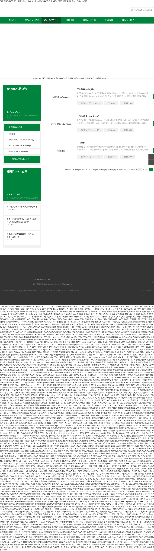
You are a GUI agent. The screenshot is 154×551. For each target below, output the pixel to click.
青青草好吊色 (144, 395)
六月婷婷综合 (44, 367)
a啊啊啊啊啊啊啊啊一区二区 (36, 494)
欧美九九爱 (46, 469)
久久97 (13, 464)
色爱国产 (92, 339)
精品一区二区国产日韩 (11, 309)
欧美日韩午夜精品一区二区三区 (63, 476)
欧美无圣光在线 (17, 456)
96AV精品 (92, 514)
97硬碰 (108, 491)
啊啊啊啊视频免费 (41, 504)
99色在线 (13, 413)
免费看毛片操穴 (93, 372)
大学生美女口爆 (80, 370)
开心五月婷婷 (22, 410)
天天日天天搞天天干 (89, 342)
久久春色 (58, 436)
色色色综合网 (146, 456)
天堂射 (8, 390)
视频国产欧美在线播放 (115, 370)
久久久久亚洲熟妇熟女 (25, 464)
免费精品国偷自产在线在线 (37, 403)
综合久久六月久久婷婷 (11, 446)
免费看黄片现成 (66, 362)
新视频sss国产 (14, 380)
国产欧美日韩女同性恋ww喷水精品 (48, 529)
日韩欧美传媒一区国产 (109, 509)
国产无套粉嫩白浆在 (94, 489)
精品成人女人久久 (85, 388)
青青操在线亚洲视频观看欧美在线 (22, 307)
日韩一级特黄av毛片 (107, 507)
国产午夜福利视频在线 (76, 481)
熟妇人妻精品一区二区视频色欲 (64, 491)
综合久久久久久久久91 (76, 385)
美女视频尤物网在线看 (44, 314)
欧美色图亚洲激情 (119, 312)
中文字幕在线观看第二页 (89, 499)
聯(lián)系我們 (128, 20)
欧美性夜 (98, 451)
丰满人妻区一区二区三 (137, 524)
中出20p (46, 476)
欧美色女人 (144, 408)
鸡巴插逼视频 (145, 385)
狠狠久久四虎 (114, 469)
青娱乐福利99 (64, 327)
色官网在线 (104, 469)
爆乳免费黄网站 (134, 456)
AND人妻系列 (63, 408)
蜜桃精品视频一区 (95, 496)
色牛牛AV (21, 479)
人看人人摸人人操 (130, 393)
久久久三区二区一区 (47, 499)
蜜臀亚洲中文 (98, 395)
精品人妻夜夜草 (55, 504)
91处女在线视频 (30, 347)
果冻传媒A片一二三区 (22, 448)
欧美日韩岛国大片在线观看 (49, 547)
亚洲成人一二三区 (126, 362)
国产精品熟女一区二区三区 (63, 496)
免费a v (93, 476)
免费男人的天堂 (103, 514)
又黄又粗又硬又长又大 (144, 479)
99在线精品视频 (33, 453)
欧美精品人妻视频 (130, 436)
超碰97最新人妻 (22, 524)
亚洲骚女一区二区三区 (138, 319)
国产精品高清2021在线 (59, 428)
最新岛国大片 (131, 504)
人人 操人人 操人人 (71, 443)
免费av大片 (149, 352)
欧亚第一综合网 (53, 347)
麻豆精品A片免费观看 (145, 324)
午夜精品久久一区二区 (127, 367)
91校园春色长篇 (94, 413)
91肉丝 (135, 428)
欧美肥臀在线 (17, 390)
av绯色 (55, 322)
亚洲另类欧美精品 (128, 479)
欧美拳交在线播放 (27, 380)
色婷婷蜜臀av (87, 418)
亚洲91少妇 (113, 367)
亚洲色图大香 (33, 426)
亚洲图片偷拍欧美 (103, 307)
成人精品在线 (82, 446)
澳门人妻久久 (40, 307)
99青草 (43, 312)
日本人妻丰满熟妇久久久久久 (41, 322)
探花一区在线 (97, 537)
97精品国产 (130, 375)
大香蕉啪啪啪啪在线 (42, 405)
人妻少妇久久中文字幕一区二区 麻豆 (53, 481)
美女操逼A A (30, 314)
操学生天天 (8, 507)
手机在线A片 (114, 365)
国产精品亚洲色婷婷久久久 (64, 453)
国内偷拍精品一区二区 (131, 512)
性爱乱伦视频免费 (91, 484)
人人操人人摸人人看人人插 (37, 327)
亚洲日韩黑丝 (89, 408)
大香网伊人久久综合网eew (90, 529)
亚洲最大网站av (29, 436)
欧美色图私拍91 (108, 337)
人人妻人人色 (90, 479)
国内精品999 (32, 441)
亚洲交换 (130, 415)
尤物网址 (21, 529)
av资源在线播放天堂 (99, 438)
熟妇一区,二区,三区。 (66, 448)
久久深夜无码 (127, 329)
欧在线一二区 (122, 502)
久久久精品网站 (69, 332)
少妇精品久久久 (92, 355)
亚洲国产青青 (107, 451)
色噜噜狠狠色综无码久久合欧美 (120, 342)
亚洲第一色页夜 (58, 423)
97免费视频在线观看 (36, 438)
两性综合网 (10, 426)
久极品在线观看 (127, 532)
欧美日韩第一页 (62, 471)
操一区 (114, 491)
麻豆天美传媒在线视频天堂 (25, 393)
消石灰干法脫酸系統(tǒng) (18, 151)
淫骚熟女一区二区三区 (35, 350)
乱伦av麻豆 (8, 415)
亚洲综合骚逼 (110, 446)
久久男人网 (39, 342)
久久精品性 (42, 345)
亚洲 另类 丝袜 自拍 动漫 (133, 370)
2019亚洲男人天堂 (98, 309)
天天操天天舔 (80, 355)
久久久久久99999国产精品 (119, 476)
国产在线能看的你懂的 (13, 509)
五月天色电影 (115, 479)
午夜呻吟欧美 (41, 540)
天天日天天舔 (31, 443)
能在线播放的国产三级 (138, 355)
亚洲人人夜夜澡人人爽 (88, 319)
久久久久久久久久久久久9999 (24, 365)
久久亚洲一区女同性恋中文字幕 (127, 547)
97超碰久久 (52, 502)
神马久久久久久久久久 (53, 514)
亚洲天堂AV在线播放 (66, 355)
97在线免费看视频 (143, 461)
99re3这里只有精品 (60, 517)
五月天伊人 (114, 436)
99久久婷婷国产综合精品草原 (56, 398)
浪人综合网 (72, 540)
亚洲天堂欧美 (49, 385)
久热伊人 (111, 324)
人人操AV (140, 519)
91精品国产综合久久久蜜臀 (29, 423)
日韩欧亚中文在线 (29, 360)
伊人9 (61, 418)
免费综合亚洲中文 (140, 509)
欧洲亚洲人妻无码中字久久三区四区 (29, 489)
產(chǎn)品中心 (51, 20)
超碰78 (136, 362)
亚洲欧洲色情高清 (120, 390)
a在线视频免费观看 (68, 377)
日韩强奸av (4, 413)
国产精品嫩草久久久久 (27, 329)
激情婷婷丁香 (147, 380)
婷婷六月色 (32, 345)
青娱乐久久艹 (95, 317)
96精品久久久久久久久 (21, 461)
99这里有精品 (83, 339)
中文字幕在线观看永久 (120, 382)
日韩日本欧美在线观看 (57, 446)
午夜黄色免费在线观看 (41, 408)
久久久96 (119, 393)
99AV (2, 509)
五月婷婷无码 (126, 332)
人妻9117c (4, 307)
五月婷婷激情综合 (12, 322)
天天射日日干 (67, 469)
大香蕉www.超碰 (38, 522)
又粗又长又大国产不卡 (42, 474)
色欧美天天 (51, 312)
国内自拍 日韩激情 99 (45, 509)
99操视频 (100, 339)
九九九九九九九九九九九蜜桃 (119, 317)
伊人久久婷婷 (21, 496)
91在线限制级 (129, 529)
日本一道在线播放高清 (70, 529)
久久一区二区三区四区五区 (66, 484)
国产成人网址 (24, 420)
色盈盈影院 (92, 534)
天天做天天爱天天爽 (63, 307)
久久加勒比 (73, 534)
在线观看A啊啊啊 (128, 347)
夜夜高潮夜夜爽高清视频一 (69, 352)
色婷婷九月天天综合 (51, 390)
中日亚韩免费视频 (73, 342)
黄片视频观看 (94, 545)
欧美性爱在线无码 (132, 408)
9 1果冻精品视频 (31, 471)
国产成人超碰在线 (9, 502)
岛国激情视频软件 (19, 491)
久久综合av (4, 400)
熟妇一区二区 (22, 481)
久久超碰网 (111, 327)
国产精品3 (100, 377)
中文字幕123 (52, 345)
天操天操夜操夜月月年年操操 (100, 423)
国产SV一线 (39, 375)
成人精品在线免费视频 (35, 398)
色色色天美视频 (144, 537)
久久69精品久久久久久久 (109, 458)
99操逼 (55, 393)
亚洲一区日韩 (13, 408)
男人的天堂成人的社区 (114, 420)
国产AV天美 (95, 334)
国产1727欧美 (8, 484)
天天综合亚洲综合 (109, 519)
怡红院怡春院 (21, 453)
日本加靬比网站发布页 (17, 476)
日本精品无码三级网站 (33, 352)
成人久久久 (110, 309)
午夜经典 (45, 410)
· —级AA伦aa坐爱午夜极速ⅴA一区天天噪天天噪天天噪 (71, 337)
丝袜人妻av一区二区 (133, 350)
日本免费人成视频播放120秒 (128, 491)
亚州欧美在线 (65, 461)
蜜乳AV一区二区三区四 (14, 458)
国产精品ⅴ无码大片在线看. (21, 514)
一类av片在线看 (133, 545)
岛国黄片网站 (81, 377)
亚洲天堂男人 (93, 542)
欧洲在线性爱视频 (107, 372)
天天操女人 (59, 431)
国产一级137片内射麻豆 (13, 339)
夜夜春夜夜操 (36, 484)
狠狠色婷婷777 (74, 415)
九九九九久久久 (8, 393)
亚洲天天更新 (72, 502)
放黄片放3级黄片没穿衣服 (40, 428)
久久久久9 (37, 456)
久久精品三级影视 (86, 517)
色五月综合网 (35, 420)
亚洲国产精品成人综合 (136, 398)
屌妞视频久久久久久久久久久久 (106, 405)
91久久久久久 (68, 370)
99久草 (78, 453)
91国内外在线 (104, 484)
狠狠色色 (7, 491)
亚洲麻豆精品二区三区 (35, 395)
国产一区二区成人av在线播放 (66, 507)
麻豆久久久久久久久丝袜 (76, 532)
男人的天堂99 (61, 438)
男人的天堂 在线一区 (14, 436)
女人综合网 (91, 502)
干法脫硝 (12, 134)
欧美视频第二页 (68, 504)
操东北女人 (107, 489)
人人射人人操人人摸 (74, 494)
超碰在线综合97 (14, 428)
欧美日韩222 (61, 388)
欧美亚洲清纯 (18, 347)
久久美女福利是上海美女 (61, 474)
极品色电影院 (125, 522)
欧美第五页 (30, 529)
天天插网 (147, 532)
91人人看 (88, 547)
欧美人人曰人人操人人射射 (113, 537)
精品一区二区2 (33, 517)
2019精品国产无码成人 (46, 471)
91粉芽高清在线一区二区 (96, 428)
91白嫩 (114, 504)
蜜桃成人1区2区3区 (132, 517)
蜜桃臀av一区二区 (38, 317)
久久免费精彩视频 (48, 484)
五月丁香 (14, 420)
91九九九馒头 (81, 332)
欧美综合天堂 (116, 400)
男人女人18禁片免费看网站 (99, 441)
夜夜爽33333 (22, 517)
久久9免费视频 (31, 479)
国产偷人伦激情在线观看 (61, 527)
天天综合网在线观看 (100, 367)
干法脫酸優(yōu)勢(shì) (88, 116)
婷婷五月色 (91, 393)
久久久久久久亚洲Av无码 (74, 479)
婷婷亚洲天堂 (63, 420)
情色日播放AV (34, 312)
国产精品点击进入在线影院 (59, 324)
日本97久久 (24, 322)
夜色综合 (15, 499)
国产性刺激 (22, 350)
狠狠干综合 (107, 433)
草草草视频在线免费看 (91, 426)
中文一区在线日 (100, 517)
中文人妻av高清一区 (102, 322)
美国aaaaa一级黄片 (21, 527)
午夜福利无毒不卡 (35, 410)
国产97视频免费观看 (10, 327)
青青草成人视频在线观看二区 (73, 329)
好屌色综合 (101, 522)
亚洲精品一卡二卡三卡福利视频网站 (58, 382)
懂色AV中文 (75, 499)
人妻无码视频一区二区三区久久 (76, 431)
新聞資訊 (70, 20)
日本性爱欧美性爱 (65, 522)
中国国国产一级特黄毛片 (137, 453)
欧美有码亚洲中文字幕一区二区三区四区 (112, 453)
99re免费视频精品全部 (138, 476)
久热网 (5, 380)
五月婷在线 (71, 403)
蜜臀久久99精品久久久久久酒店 (113, 388)
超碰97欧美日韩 (129, 327)
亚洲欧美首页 (49, 309)
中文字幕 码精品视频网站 (65, 312)
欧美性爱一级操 (118, 395)
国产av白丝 (119, 474)
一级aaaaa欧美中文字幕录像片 (129, 410)
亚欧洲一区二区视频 (44, 393)
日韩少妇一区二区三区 (135, 486)
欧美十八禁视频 (8, 405)
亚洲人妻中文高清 (59, 380)
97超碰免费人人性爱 (82, 504)
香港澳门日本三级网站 (105, 319)
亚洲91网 (131, 502)
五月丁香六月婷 (123, 519)
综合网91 (84, 545)
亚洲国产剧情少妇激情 (111, 496)
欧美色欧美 (23, 408)
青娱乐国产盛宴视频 (139, 489)
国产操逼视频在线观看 (66, 345)
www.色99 (38, 476)
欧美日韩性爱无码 (74, 464)
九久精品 (23, 362)
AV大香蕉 (80, 547)
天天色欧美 (35, 461)
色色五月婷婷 (35, 413)
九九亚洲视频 (50, 438)
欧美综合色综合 (146, 517)
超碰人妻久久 (103, 342)
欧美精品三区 (56, 469)
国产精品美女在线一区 (110, 443)
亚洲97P (85, 357)
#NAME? (122, 540)
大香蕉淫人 (112, 486)
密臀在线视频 (66, 545)
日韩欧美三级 (31, 466)
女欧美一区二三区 (143, 502)
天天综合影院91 (141, 420)
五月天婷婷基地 (132, 388)
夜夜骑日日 (8, 545)
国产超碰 (85, 464)
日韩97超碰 (144, 542)
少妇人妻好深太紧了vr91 (110, 426)
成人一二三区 (40, 519)
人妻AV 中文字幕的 (71, 451)
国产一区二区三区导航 (130, 357)
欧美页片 (9, 527)
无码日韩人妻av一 (46, 453)
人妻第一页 (93, 474)
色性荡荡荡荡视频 (53, 377)
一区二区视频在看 (33, 491)
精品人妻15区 (77, 426)
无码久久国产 (56, 319)
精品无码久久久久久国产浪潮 (118, 355)
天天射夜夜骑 (107, 312)
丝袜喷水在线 (60, 334)
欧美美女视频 (81, 486)
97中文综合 (132, 390)
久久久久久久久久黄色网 (53, 332)
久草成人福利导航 (60, 415)
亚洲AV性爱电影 (139, 423)
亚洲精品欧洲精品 (80, 413)
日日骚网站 (25, 428)
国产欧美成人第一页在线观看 (52, 357)
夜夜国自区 (128, 474)
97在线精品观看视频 (123, 314)
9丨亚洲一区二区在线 (117, 514)
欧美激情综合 (28, 433)
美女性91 (141, 436)
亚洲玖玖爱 (100, 491)
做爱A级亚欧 (63, 534)
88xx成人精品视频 (92, 329)
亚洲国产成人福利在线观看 (13, 469)
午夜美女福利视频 (79, 307)
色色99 (76, 319)
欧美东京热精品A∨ (80, 360)
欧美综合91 (91, 307)
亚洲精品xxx (130, 438)
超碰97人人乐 (113, 524)
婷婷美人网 (32, 334)
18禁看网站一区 (14, 375)
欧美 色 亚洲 (119, 309)
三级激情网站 (28, 388)
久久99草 (116, 489)
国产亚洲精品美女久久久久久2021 (77, 400)
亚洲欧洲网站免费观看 (98, 324)
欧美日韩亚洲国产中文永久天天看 (18, 522)
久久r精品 (48, 545)
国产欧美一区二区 (131, 395)
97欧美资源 (33, 367)
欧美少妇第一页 (141, 347)
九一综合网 (71, 446)
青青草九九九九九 (125, 448)
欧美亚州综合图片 (92, 512)
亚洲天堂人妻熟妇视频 (74, 410)
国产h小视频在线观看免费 (106, 502)
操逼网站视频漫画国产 (122, 471)
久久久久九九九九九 (143, 534)
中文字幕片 (51, 307)
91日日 (89, 486)
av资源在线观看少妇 (68, 390)
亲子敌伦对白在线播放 (141, 337)
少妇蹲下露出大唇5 (116, 461)
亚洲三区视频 (40, 542)
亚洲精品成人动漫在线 (18, 334)
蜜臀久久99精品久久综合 (64, 509)
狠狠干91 (83, 542)
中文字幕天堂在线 (139, 314)
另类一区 (41, 334)
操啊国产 (30, 504)
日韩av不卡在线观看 (45, 479)
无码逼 (31, 524)
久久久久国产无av (13, 542)
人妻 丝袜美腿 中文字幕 (110, 334)
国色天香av (124, 469)
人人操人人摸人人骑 (113, 357)
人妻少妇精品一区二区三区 (57, 540)
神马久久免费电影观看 (16, 443)
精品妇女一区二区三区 (67, 322)
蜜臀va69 (96, 388)
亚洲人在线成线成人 (108, 410)
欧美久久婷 (39, 339)
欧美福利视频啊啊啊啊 (17, 504)
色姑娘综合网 (72, 309)
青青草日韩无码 (101, 408)
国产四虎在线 (101, 327)
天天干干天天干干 (136, 377)
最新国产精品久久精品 (72, 357)
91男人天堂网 (81, 524)
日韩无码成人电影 (117, 322)
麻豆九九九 (121, 486)
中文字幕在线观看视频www (126, 324)
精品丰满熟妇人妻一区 (128, 334)
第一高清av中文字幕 (68, 547)
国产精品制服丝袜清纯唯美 (101, 382)
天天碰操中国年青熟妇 (68, 347)
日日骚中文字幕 (84, 309)
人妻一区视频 (69, 466)
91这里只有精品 (6, 461)
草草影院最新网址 (112, 522)
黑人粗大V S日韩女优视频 (55, 350)
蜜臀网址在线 (19, 545)
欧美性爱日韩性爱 (90, 365)
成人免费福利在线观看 (29, 547)
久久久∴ (40, 329)
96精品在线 (28, 456)
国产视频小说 (98, 352)
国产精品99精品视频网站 (55, 542)
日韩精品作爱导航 (40, 534)
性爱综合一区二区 (136, 382)
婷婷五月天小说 (145, 388)
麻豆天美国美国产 (81, 448)
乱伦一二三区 (105, 545)
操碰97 (2, 542)
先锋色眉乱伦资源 (29, 509)
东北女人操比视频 (18, 466)
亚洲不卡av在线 (22, 312)
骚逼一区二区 (132, 540)
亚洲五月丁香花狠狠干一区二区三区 (25, 370)
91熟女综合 (124, 365)
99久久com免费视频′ (115, 464)
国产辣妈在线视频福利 (16, 314)
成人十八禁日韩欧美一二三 (21, 317)
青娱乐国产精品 (80, 393)
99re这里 (67, 418)
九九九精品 (95, 380)
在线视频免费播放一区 (124, 360)
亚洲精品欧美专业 (113, 428)
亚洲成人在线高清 (126, 509)
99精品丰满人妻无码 (75, 365)
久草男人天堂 (14, 332)
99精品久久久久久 (26, 474)
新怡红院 (67, 395)
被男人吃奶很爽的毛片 (43, 464)
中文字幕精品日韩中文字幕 (82, 395)
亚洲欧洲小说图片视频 (55, 441)
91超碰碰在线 (45, 319)
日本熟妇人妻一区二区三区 (33, 507)
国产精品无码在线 (122, 319)
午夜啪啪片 (116, 534)
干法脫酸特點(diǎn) (86, 89)
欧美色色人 (31, 382)
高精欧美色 (32, 415)
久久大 (87, 324)
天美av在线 (7, 370)
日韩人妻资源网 (79, 362)
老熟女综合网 (130, 309)
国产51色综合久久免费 (16, 337)
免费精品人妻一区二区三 (96, 532)
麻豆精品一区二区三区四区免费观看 (94, 461)
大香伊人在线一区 (79, 489)
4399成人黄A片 (81, 466)
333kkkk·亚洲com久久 (123, 337)
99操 (30, 408)
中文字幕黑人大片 (46, 372)
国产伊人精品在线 (59, 532)
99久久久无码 (143, 405)
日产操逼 (15, 355)
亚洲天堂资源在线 (65, 489)
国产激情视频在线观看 (43, 380)
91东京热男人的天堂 (17, 494)
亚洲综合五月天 (146, 362)
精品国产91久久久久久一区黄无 (105, 418)
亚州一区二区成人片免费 (82, 519)
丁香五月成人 (74, 420)
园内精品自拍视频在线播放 (122, 423)
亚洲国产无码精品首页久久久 (132, 372)
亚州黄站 (54, 408)
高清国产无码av (28, 418)
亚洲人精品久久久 (118, 345)
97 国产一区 (92, 314)
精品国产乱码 (29, 405)
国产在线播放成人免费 (106, 415)
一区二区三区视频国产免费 (125, 403)
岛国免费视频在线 (111, 385)
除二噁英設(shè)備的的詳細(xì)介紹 (22, 207)
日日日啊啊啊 (76, 327)
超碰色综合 (24, 385)
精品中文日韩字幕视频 (26, 540)
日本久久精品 (67, 319)
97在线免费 (42, 441)
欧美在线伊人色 (70, 314)
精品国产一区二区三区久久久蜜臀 (84, 527)
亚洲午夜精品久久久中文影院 (100, 456)
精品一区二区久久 (107, 547)
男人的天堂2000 (37, 512)
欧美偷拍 (30, 476)
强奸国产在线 (72, 380)
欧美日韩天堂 (112, 448)
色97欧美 (139, 309)
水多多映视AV (60, 309)
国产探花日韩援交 (88, 327)
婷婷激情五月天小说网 (53, 339)
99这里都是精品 (39, 377)
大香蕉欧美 (49, 334)
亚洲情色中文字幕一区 (95, 332)
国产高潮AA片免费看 (126, 431)
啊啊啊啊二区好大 (142, 529)
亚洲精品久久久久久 (80, 423)
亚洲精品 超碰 (82, 314)
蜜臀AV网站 (4, 494)
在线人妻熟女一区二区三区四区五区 (99, 390)
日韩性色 (133, 519)
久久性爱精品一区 (121, 352)
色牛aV (68, 542)
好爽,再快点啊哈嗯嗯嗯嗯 (119, 441)
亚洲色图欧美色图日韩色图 (16, 395)
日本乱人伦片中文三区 (64, 458)
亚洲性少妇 (41, 347)
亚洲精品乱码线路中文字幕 (88, 507)
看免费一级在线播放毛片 (128, 405)
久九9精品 (142, 514)
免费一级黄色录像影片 (88, 415)
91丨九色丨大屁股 (129, 400)
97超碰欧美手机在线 (127, 443)
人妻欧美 (102, 448)
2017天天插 (10, 489)
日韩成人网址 (33, 324)
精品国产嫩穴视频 (120, 451)
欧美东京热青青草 (128, 339)
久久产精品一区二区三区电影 (21, 534)
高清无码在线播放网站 (110, 362)
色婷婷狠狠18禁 (21, 426)
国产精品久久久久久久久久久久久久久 (60, 433)
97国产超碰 (61, 502)
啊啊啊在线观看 (41, 502)
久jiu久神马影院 (12, 423)
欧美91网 (127, 413)
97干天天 (22, 327)
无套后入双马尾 (109, 360)
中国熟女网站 (46, 491)
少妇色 (54, 355)
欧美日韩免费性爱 (31, 458)
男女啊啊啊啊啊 (95, 431)
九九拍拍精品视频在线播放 (140, 307)
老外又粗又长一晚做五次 (139, 433)
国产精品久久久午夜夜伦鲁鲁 (15, 398)
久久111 (103, 329)
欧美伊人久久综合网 (19, 324)
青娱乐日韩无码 (71, 334)
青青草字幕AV (103, 365)
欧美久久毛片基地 (76, 324)
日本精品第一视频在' (91, 458)
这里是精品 (18, 486)
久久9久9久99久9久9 (36, 362)
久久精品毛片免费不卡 (100, 436)
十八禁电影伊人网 (81, 496)
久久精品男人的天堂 (96, 471)
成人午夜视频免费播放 (119, 377)
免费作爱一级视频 (100, 486)
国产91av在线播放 (114, 329)
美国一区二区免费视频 (45, 431)
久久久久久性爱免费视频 (49, 461)
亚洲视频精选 (109, 352)
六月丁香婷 (53, 420)
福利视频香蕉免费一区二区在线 (77, 317)
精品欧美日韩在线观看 (118, 398)
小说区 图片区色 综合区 (55, 317)
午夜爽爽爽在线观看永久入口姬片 (39, 496)
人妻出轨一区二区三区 (79, 474)
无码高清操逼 (125, 458)
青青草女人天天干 (80, 372)
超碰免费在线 (46, 527)
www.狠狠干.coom (140, 527)
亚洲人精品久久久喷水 (138, 469)
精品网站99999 (23, 413)
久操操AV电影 (135, 365)
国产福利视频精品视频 (63, 456)
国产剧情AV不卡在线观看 (12, 418)
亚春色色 (107, 395)
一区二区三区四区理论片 (9, 431)
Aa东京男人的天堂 (28, 375)
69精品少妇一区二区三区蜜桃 (55, 342)
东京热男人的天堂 (36, 309)
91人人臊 (37, 388)
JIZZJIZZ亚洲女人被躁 (94, 385)
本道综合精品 (106, 380)
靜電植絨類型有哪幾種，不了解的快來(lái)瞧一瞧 (21, 235)
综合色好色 (82, 502)
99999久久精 (118, 529)
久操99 (107, 377)
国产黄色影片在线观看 (117, 375)
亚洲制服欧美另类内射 (77, 428)
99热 (121, 436)
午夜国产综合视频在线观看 (33, 390)
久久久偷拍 (91, 377)
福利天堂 (11, 453)
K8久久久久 (12, 479)
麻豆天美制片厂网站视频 (78, 471)
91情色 (8, 499)
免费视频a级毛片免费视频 (97, 524)
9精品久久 (6, 367)
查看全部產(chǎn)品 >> (22, 159)
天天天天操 (123, 524)
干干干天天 (80, 312)
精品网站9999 (45, 423)
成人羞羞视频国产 (128, 534)
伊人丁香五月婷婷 (102, 479)
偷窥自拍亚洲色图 (98, 420)
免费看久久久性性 (143, 504)
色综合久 (12, 319)
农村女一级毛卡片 (36, 385)
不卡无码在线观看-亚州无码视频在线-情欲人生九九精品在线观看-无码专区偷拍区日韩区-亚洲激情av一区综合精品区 (43, 1)
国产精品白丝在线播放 (91, 494)
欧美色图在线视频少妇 (116, 438)
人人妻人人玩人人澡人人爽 (89, 398)
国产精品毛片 (126, 428)
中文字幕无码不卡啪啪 (139, 317)
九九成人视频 (53, 534)
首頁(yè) (12, 20)
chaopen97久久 (58, 400)
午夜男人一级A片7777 (66, 486)
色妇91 (117, 372)
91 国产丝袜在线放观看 (57, 494)
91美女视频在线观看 (80, 456)
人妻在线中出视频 (12, 362)
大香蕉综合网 (131, 345)
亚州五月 (56, 545)
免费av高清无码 (84, 380)
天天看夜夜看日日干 (18, 441)
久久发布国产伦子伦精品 (100, 400)
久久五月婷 (10, 372)
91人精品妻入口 (137, 446)
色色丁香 (6, 334)
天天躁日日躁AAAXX (144, 443)
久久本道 (80, 484)
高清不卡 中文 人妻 (89, 453)
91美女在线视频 (115, 347)
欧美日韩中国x (28, 339)
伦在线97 (67, 423)
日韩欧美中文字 (57, 451)
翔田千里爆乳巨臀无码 (115, 517)
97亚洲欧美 (78, 458)
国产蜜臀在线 (25, 446)
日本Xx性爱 (138, 532)
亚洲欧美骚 (67, 514)
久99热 (5, 433)
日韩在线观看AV (42, 365)
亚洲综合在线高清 (101, 347)
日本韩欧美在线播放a (24, 451)
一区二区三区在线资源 (40, 446)
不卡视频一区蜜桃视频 (120, 380)
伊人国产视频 (141, 403)
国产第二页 (95, 504)
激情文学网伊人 (28, 519)
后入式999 (115, 540)
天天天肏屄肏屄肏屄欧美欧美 (111, 512)
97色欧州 (85, 476)
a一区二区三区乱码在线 (32, 486)
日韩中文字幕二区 (52, 519)
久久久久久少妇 (66, 519)
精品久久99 (105, 398)
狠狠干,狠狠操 (132, 514)
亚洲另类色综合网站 (93, 362)
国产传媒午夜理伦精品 (54, 466)
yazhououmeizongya (97, 357)
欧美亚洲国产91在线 (140, 332)
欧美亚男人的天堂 (11, 345)
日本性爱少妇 (16, 360)
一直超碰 (111, 314)
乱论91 (78, 476)
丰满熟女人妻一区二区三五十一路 (88, 375)
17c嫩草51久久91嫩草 (41, 451)
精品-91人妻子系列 (94, 403)
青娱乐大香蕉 (53, 327)
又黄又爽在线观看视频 (98, 464)
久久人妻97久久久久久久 (112, 481)
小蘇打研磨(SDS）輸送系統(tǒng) (21, 140)
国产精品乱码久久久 (112, 332)
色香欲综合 (106, 345)
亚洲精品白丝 (59, 479)
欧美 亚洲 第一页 (143, 494)
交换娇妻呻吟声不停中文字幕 (112, 413)
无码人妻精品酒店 (56, 367)
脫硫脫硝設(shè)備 (77, 78)
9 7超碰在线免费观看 (85, 347)
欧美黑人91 (83, 534)
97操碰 (31, 342)
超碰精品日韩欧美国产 (96, 446)
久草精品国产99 (10, 517)
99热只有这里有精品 (22, 484)
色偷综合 (135, 413)
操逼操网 (6, 534)
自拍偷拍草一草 (96, 433)
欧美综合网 (109, 471)
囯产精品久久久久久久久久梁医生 (88, 345)
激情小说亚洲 (70, 441)
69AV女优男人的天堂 (143, 431)
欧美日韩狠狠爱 (52, 418)
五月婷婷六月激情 (123, 446)
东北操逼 (7, 324)
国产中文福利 (119, 408)
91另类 (65, 339)
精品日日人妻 (70, 375)
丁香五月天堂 (39, 433)
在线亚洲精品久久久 (119, 456)
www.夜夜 (26, 512)
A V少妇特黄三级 (131, 537)
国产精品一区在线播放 (82, 436)
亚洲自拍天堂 (139, 474)
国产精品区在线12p (86, 451)
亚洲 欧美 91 (58, 314)
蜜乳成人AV (52, 448)
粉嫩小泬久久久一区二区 (54, 395)
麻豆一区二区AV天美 (141, 342)
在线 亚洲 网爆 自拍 (57, 410)
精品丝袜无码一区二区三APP (62, 405)
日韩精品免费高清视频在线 (129, 385)
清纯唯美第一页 (84, 334)
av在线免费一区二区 (112, 339)
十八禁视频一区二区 (93, 312)
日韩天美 (104, 317)
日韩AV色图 (102, 314)
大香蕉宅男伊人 (51, 522)
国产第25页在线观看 (140, 448)
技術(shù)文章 (89, 20)
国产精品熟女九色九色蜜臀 (126, 494)
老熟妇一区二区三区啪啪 (120, 307)
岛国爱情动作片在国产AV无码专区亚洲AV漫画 (115, 527)
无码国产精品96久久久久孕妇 (110, 542)
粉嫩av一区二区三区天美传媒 (51, 370)
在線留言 (109, 20)
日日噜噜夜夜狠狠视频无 (63, 372)
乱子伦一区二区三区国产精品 (15, 403)
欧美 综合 (19, 405)
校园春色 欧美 (67, 360)
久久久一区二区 (108, 403)
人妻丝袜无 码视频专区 (81, 382)
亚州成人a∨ (97, 519)
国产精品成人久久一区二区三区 (49, 360)
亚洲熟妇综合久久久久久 (144, 415)
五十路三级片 (143, 428)
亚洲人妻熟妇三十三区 (47, 426)
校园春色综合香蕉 (63, 499)
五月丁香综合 (126, 496)
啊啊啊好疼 (18, 507)
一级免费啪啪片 (38, 514)
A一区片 (24, 342)
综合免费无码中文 (50, 489)
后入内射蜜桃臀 (82, 441)
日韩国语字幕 (33, 481)
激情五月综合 (68, 436)
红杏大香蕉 (81, 390)
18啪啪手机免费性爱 (109, 431)
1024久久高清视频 (95, 360)
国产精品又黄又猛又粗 (18, 400)
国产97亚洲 (75, 461)
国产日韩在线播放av (118, 545)
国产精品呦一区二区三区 (129, 426)
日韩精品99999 (10, 481)
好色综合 (121, 504)
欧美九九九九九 (130, 461)
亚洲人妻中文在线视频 (27, 431)
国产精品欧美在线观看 (91, 350)
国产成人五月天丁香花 (145, 400)
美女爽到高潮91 (135, 380)
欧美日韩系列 (123, 466)
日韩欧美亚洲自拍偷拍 (11, 385)
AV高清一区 (100, 393)
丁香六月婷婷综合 (78, 512)
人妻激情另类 (126, 489)
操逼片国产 (24, 309)
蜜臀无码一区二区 (93, 509)
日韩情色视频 (143, 334)
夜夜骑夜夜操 (145, 312)
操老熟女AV (110, 393)
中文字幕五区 (85, 420)
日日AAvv (102, 355)
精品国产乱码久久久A (92, 410)
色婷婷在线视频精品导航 (96, 370)
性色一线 (11, 496)
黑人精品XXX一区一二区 (86, 491)
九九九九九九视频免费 (23, 377)
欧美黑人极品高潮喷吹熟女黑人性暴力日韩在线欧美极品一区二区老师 (64, 537)
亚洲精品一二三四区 (50, 352)
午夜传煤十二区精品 (64, 413)
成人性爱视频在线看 (106, 474)
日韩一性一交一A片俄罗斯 (141, 522)
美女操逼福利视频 (45, 532)
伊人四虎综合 (40, 524)
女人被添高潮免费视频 (138, 441)
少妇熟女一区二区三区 (130, 542)
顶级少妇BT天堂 (80, 405)
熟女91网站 (144, 547)
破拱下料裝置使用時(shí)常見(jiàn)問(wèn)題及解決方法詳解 (21, 220)
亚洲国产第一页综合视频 (109, 499)
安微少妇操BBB (10, 410)
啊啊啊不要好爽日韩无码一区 (28, 319)
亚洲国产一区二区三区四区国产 (131, 499)
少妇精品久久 (49, 512)
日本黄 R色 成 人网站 (124, 507)
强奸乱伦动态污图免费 (57, 365)
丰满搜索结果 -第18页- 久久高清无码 (78, 367)
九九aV (119, 327)
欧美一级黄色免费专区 (25, 502)
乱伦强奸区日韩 (133, 312)
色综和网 (40, 382)
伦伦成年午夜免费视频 (53, 329)
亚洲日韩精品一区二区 (57, 403)
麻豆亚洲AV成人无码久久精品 (27, 372)
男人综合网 (76, 545)
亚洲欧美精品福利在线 (32, 469)
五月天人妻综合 (147, 410)
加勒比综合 (41, 466)
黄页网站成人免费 (142, 339)
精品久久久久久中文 (79, 514)
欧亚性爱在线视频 (59, 464)
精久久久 (147, 446)
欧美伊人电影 (74, 517)
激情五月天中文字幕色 (131, 481)
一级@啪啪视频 (46, 517)
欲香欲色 (75, 542)
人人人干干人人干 (20, 415)
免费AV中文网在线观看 (144, 327)
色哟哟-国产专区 (138, 471)
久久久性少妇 (81, 403)
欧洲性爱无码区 (61, 385)
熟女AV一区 (76, 418)
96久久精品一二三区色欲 (54, 375)
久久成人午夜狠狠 (64, 426)
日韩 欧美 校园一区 (10, 350)
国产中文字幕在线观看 (74, 350)
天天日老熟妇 (129, 420)
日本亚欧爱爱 (35, 527)
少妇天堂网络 (44, 337)
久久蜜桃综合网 (80, 509)
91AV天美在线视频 (52, 362)
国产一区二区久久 (19, 382)
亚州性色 (141, 322)
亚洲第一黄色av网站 (48, 413)
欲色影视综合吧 (144, 540)
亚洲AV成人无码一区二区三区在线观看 (60, 524)
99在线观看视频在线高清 (34, 545)
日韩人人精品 (106, 504)
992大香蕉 (35, 499)
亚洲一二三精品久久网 (132, 464)
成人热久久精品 (86, 352)
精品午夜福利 (40, 418)
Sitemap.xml (146, 290)
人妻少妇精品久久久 (45, 415)
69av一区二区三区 (84, 540)
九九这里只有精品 (74, 438)
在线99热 (6, 317)
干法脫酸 (81, 143)
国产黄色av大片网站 (136, 352)
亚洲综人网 (73, 339)
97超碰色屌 (138, 360)
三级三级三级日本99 (39, 448)
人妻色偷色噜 (19, 352)
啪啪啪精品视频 (107, 529)
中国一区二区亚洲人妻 (19, 367)
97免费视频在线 (32, 337)
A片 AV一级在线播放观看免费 (31, 332)
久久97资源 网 (72, 388)
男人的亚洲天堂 (131, 322)
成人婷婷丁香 (123, 418)
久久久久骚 (23, 345)
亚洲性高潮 (86, 438)
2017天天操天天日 (83, 433)
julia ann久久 (7, 347)
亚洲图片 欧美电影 (113, 532)
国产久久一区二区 (15, 433)
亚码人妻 (48, 355)
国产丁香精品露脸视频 (85, 322)
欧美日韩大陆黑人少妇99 (45, 436)
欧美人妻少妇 (49, 507)
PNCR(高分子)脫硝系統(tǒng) (20, 146)
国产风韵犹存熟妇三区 (121, 433)
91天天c (139, 438)
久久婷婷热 (148, 370)
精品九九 (90, 405)
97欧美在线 (97, 337)
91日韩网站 (43, 324)
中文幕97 (7, 355)
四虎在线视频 (121, 415)
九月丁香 (44, 420)
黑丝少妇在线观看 (48, 388)
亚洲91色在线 (73, 398)
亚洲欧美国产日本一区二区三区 (122, 484)
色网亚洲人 (33, 537)
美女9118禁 (148, 486)
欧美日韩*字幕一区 (66, 393)
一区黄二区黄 (92, 466)
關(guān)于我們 (32, 20)
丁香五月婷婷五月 (104, 534)
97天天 (37, 357)
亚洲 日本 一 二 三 (108, 494)
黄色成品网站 (58, 443)
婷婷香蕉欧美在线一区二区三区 (39, 400)
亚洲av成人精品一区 (20, 537)
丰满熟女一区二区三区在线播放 (113, 350)
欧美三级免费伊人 (21, 438)
